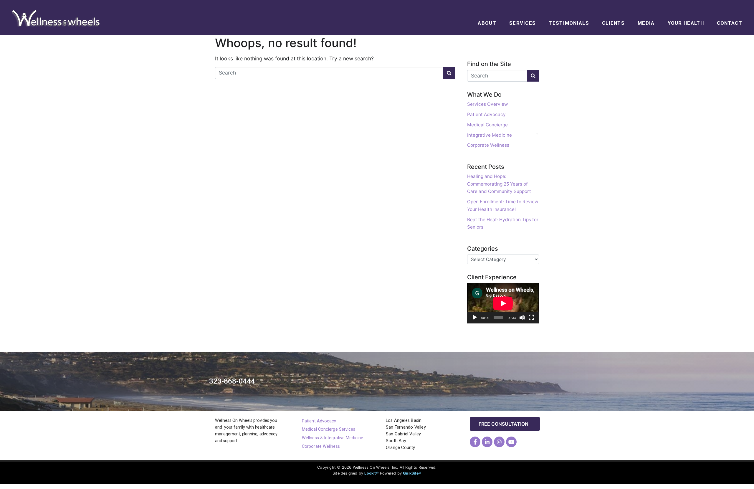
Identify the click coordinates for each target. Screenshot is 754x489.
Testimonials (569, 23)
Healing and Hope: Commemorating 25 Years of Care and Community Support (499, 184)
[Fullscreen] (531, 318)
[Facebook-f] (475, 442)
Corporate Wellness (488, 145)
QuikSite (411, 473)
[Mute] (522, 318)
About (487, 23)
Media (646, 23)
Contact (729, 23)
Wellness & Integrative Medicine (332, 437)
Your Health (686, 23)
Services (522, 23)
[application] (503, 303)
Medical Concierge (487, 125)
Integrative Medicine (489, 135)
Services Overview (487, 104)
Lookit (370, 473)
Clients (613, 23)
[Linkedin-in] (487, 442)
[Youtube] (511, 442)
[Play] (475, 318)
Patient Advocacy (486, 114)
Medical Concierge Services (328, 429)
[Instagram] (499, 442)
